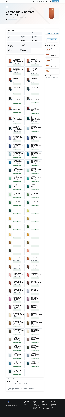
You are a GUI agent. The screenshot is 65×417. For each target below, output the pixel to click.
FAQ (46, 1)
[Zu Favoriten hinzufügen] (7, 7)
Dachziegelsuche (45, 402)
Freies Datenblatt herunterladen (52, 40)
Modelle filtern (56, 33)
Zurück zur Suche (10, 394)
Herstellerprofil (49, 33)
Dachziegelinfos (33, 1)
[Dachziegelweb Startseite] (7, 1)
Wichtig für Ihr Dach (40, 1)
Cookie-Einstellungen (55, 405)
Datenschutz (53, 404)
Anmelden (57, 412)
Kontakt (49, 1)
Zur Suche (9, 26)
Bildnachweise (53, 408)
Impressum (53, 402)
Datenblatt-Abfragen (45, 406)
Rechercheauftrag (45, 408)
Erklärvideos (35, 404)
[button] (16, 62)
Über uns (25, 402)
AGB (52, 407)
